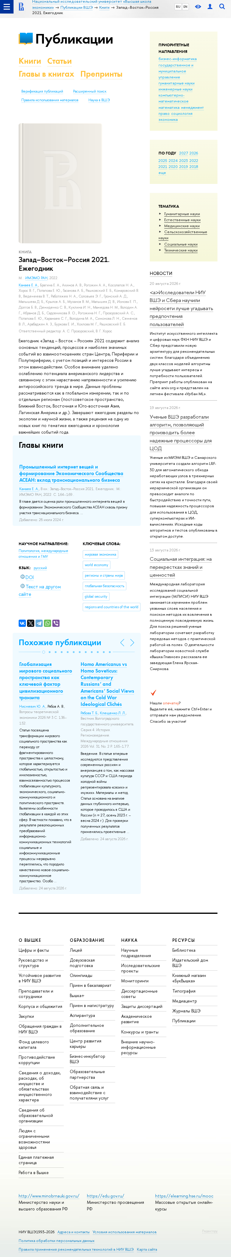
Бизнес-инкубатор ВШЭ (87, 1058)
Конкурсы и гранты (140, 1032)
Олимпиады (81, 975)
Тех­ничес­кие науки (181, 250)
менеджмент (192, 107)
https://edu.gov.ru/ (105, 1196)
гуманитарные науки (177, 83)
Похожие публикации (60, 642)
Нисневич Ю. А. (32, 706)
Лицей (76, 950)
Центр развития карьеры (85, 1043)
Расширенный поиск (89, 91)
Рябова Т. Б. (89, 713)
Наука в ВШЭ (99, 100)
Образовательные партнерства (87, 1074)
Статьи (59, 61)
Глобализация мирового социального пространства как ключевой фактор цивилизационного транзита (45, 680)
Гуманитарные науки (182, 213)
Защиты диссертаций (141, 1006)
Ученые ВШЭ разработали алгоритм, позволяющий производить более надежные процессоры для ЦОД (181, 432)
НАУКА (129, 940)
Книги (30, 61)
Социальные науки (181, 244)
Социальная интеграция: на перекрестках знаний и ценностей (181, 566)
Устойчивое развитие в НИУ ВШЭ (40, 978)
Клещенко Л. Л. (113, 713)
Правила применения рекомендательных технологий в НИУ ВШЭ (76, 1249)
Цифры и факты (34, 950)
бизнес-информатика (178, 58)
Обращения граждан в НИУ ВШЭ (40, 1028)
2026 (193, 153)
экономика (168, 119)
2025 (163, 160)
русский (40, 568)
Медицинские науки (182, 225)
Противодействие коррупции (37, 1059)
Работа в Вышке (34, 1172)
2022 (193, 160)
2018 (193, 166)
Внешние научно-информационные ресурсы (138, 1047)
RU (178, 7)
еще (162, 172)
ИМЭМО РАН (36, 278)
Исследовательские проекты (140, 968)
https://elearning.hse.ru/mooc (184, 1196)
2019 (183, 166)
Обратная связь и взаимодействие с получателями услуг (89, 1092)
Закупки (26, 1016)
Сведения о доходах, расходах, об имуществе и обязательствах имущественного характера (40, 1086)
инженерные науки (175, 89)
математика (169, 107)
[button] (44, 652)
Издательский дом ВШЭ (190, 962)
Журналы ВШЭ (186, 1011)
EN (185, 7)
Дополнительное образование (87, 1027)
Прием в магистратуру (92, 1005)
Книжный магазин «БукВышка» (189, 978)
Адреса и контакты (73, 1231)
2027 (183, 153)
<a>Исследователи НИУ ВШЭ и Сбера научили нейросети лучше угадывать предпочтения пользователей (181, 308)
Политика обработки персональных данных (56, 1240)
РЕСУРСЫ (183, 940)
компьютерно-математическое (174, 98)
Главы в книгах (46, 74)
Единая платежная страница (36, 1159)
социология (181, 113)
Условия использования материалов (125, 1231)
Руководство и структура (33, 962)
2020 (173, 166)
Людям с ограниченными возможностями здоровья (34, 1139)
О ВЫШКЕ (30, 940)
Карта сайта (147, 1249)
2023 (183, 160)
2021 (163, 166)
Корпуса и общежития (40, 1006)
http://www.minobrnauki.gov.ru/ (49, 1196)
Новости (161, 273)
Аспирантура (82, 1015)
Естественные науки (182, 219)
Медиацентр (184, 1001)
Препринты (101, 74)
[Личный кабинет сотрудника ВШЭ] (209, 7)
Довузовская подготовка (82, 962)
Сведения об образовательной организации (36, 1115)
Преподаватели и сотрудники (36, 993)
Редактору (209, 1231)
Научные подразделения (136, 952)
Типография (184, 991)
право (164, 113)
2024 (173, 160)
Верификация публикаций (42, 91)
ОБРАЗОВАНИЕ (87, 940)
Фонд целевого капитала (34, 1044)
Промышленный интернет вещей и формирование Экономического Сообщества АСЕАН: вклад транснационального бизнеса (71, 473)
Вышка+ (77, 995)
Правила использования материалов (50, 100)
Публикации (74, 38)
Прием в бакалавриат (91, 985)
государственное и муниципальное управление (176, 71)
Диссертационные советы (139, 993)
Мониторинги (135, 981)
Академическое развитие (136, 1018)
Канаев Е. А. (28, 285)
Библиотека (184, 950)
